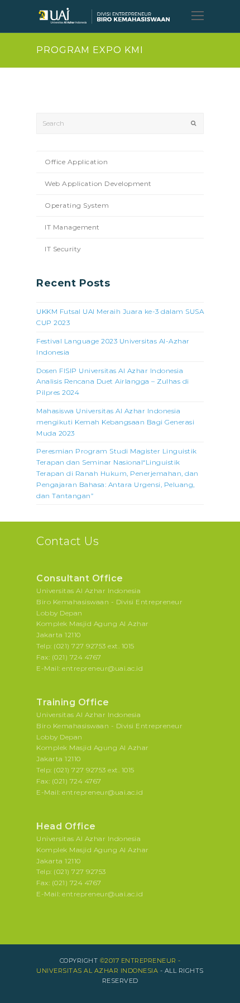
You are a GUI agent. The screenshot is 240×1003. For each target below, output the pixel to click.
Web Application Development (98, 183)
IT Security (63, 249)
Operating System (77, 205)
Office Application (76, 161)
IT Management (72, 227)
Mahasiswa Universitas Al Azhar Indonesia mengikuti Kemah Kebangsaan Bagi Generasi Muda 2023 (115, 422)
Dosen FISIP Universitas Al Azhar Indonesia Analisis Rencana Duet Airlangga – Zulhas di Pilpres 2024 (112, 381)
